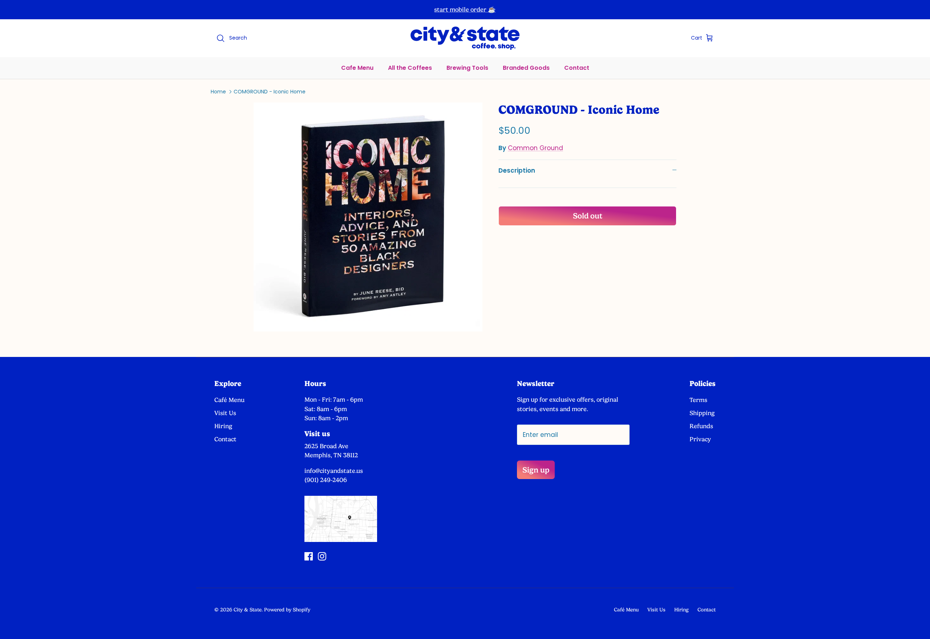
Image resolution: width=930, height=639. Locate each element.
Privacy (700, 439)
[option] (368, 217)
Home (218, 91)
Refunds (701, 426)
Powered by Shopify (287, 609)
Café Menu (229, 399)
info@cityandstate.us (333, 470)
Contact (576, 68)
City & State (248, 609)
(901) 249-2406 (325, 479)
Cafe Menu (357, 68)
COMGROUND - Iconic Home (270, 91)
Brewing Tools (467, 68)
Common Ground (535, 148)
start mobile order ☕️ (465, 9)
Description (516, 170)
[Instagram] (322, 556)
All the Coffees (410, 68)
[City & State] (465, 38)
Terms (698, 399)
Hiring (223, 426)
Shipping (702, 413)
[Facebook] (308, 556)
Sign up (535, 469)
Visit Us (225, 413)
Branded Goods (526, 68)
